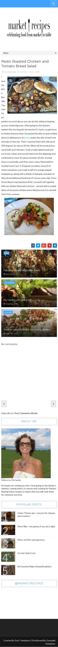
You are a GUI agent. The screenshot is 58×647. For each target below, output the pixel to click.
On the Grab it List (26, 553)
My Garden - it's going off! (17, 300)
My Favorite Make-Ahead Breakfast (34, 566)
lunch (31, 72)
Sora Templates (22, 640)
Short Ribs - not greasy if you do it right (36, 526)
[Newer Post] (3, 403)
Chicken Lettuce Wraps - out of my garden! (27, 329)
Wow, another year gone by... (31, 539)
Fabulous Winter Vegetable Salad (21, 270)
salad (36, 72)
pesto (27, 137)
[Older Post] (53, 403)
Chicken (23, 72)
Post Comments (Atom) (26, 413)
